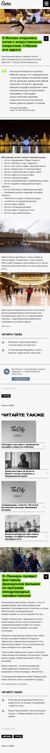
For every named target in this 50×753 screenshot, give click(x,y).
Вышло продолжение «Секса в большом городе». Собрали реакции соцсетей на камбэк (26, 714)
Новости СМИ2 (7, 405)
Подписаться (20, 379)
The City (6, 3)
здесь (40, 679)
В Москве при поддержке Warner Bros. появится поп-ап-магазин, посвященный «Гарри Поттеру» (26, 703)
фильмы (7, 736)
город (6, 396)
